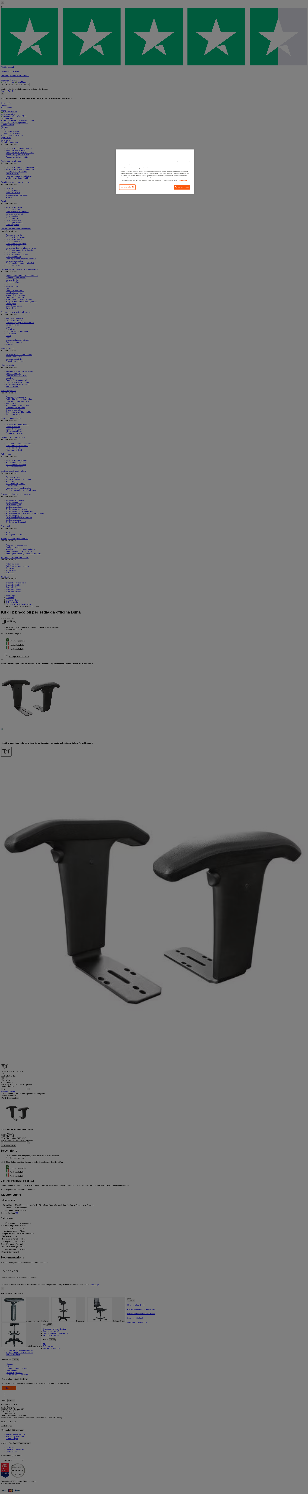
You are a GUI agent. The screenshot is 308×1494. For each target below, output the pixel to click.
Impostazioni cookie (127, 187)
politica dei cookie (182, 180)
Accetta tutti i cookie (182, 187)
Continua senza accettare (184, 162)
